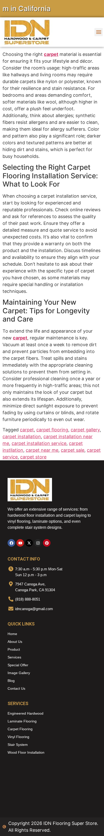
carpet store (33, 457)
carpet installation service (39, 443)
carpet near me (42, 450)
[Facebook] (11, 543)
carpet (51, 54)
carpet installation (22, 436)
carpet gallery (85, 429)
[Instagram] (38, 543)
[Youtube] (20, 543)
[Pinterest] (46, 543)
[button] (98, 32)
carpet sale (72, 450)
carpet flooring (52, 429)
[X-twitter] (29, 543)
